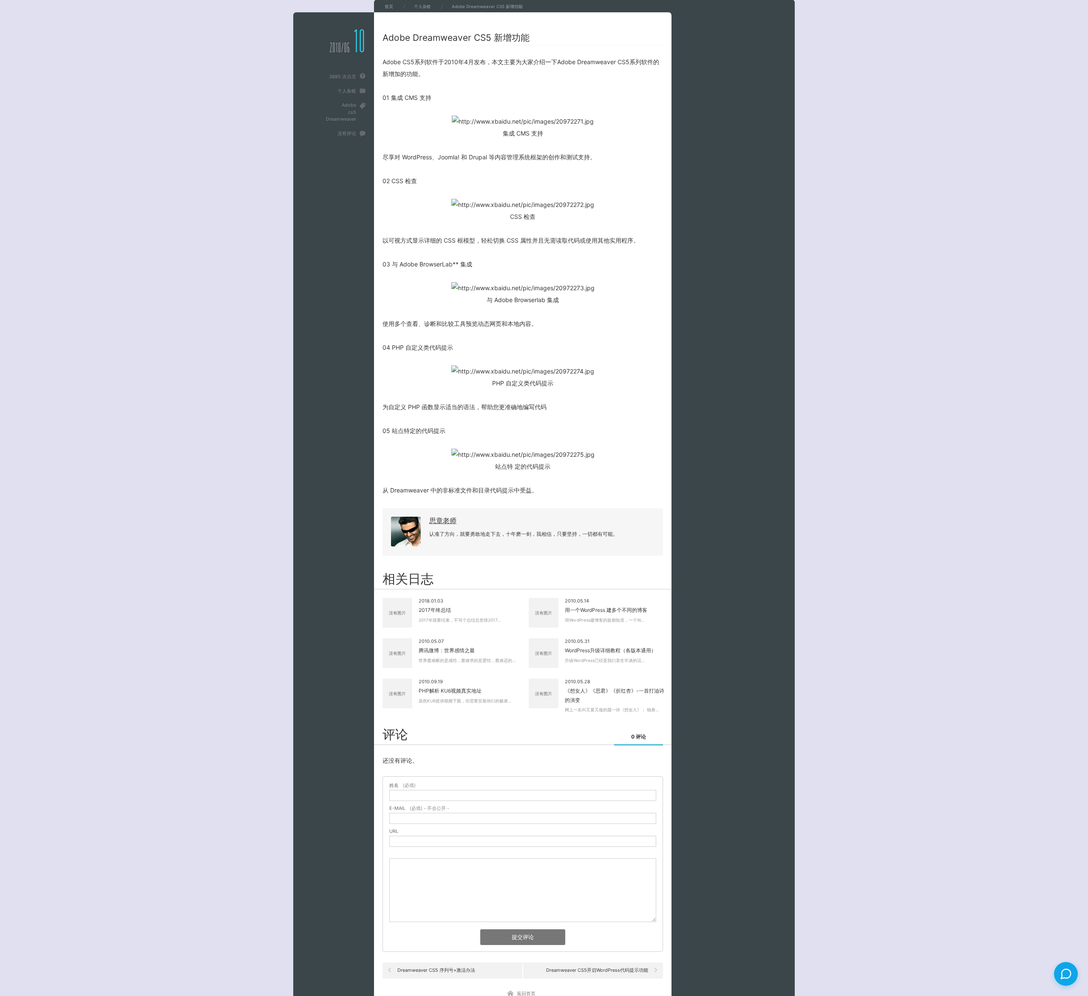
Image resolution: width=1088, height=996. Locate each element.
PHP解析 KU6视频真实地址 (450, 691)
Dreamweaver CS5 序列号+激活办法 (436, 970)
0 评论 (638, 736)
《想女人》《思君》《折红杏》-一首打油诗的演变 (614, 695)
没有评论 (346, 133)
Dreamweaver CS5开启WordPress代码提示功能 (597, 970)
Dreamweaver (341, 119)
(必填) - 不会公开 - (419, 808)
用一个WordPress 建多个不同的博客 (606, 610)
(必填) (402, 785)
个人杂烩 (346, 91)
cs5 (352, 112)
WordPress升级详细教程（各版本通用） (610, 650)
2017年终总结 (435, 610)
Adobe (349, 105)
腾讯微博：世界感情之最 (447, 650)
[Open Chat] (1066, 974)
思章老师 (442, 520)
